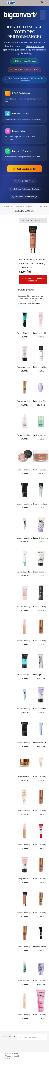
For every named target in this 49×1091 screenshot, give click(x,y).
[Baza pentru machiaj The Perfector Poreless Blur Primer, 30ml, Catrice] (24, 871)
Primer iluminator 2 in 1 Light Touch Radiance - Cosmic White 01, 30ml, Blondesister (41, 748)
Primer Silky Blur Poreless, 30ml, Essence (41, 339)
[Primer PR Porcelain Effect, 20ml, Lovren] (41, 939)
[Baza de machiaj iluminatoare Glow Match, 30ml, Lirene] (41, 1006)
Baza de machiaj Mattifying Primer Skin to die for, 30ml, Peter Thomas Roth (41, 987)
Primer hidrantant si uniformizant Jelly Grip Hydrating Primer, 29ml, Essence (24, 987)
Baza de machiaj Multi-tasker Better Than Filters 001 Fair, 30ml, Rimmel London (24, 407)
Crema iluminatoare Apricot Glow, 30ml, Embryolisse (24, 816)
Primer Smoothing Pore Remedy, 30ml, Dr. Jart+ (24, 578)
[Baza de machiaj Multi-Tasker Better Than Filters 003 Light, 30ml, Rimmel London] (41, 871)
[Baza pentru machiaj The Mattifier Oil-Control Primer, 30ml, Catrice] (41, 700)
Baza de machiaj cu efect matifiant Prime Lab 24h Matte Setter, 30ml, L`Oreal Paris (41, 373)
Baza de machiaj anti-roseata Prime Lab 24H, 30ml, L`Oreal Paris (41, 510)
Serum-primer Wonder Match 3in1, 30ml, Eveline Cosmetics (41, 578)
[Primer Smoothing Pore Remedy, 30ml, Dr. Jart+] (24, 564)
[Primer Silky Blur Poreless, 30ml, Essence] (41, 325)
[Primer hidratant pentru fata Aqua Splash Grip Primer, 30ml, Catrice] (24, 666)
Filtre (38, 226)
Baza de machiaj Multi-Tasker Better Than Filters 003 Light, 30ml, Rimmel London (41, 885)
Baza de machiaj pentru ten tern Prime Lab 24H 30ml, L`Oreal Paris (24, 918)
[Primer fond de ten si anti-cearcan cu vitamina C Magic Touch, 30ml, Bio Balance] (24, 768)
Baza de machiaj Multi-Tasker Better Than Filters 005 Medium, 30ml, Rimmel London (24, 953)
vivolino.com (7, 212)
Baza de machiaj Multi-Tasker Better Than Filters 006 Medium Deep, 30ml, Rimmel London (41, 646)
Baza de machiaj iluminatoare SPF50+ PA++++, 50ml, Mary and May (24, 612)
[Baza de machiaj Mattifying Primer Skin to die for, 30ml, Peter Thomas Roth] (41, 973)
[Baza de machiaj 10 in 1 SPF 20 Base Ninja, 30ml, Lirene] (41, 598)
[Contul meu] (45, 3)
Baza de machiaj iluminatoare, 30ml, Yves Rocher (41, 783)
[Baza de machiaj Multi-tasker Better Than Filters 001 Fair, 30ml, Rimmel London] (24, 393)
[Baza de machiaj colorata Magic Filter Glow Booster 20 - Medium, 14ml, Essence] (24, 632)
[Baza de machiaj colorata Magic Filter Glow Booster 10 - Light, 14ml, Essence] (24, 1006)
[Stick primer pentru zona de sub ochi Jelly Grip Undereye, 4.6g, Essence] (41, 427)
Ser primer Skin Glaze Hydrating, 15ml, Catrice (24, 441)
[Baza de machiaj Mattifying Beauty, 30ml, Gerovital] (24, 496)
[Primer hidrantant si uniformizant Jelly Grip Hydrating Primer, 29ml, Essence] (24, 973)
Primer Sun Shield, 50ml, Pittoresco (41, 407)
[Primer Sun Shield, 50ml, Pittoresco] (41, 393)
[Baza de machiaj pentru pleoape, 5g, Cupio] (24, 462)
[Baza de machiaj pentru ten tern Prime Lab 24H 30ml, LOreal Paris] (24, 904)
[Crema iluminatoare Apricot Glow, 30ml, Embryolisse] (24, 802)
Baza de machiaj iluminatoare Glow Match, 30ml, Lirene (41, 1021)
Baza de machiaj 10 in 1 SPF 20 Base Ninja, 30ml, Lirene (41, 612)
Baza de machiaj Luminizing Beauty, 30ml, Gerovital (24, 748)
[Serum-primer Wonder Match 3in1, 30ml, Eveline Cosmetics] (41, 564)
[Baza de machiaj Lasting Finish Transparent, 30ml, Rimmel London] (41, 836)
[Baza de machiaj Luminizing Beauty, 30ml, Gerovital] (24, 734)
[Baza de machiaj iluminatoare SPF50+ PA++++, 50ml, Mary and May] (24, 598)
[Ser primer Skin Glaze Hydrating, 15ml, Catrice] (24, 427)
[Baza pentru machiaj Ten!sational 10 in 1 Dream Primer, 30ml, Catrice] (24, 359)
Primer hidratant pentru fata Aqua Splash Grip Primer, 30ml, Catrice (24, 680)
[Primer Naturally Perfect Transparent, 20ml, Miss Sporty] (24, 325)
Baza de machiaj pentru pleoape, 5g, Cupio (24, 476)
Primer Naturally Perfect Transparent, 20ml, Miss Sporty (24, 339)
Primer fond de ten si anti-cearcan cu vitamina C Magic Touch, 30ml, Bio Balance (24, 783)
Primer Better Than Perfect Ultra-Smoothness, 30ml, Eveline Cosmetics (41, 544)
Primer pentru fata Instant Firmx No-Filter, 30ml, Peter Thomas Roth (41, 680)
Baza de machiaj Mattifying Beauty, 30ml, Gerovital (24, 510)
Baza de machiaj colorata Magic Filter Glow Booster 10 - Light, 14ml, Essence (24, 1021)
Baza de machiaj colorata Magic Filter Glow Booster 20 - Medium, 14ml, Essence (24, 646)
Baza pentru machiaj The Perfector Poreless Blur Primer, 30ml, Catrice (24, 885)
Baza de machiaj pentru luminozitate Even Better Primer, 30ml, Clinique (24, 544)
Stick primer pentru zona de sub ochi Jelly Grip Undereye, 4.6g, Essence (41, 441)
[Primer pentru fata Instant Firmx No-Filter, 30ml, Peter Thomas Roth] (41, 666)
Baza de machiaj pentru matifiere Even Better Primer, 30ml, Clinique (24, 714)
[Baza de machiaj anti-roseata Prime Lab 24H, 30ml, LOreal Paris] (41, 496)
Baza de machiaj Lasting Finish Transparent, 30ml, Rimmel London (41, 851)
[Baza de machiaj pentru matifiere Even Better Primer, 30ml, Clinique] (24, 700)
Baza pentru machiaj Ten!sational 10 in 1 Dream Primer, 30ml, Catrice (24, 373)
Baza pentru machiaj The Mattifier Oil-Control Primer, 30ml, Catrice (41, 714)
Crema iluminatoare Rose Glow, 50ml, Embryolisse (41, 476)
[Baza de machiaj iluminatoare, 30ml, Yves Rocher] (41, 768)
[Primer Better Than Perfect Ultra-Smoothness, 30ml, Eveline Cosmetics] (41, 530)
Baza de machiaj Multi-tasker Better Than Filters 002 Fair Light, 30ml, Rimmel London (41, 918)
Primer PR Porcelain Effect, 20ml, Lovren (41, 953)
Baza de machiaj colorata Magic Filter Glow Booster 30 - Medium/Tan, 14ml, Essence (24, 851)
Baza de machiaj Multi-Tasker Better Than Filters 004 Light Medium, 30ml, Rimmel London (41, 816)
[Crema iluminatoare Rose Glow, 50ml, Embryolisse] (41, 462)
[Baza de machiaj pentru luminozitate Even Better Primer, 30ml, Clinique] (24, 530)
